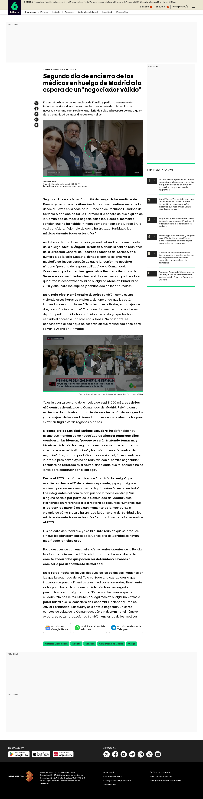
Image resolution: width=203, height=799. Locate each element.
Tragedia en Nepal (42, 2)
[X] (36, 104)
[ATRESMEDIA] (22, 778)
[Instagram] (141, 757)
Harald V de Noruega (124, 2)
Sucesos (69, 12)
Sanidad (90, 643)
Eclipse (44, 12)
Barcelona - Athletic (167, 2)
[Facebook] (115, 757)
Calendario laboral (88, 12)
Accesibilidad (109, 784)
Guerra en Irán (76, 2)
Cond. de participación (161, 776)
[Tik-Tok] (149, 757)
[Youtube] (158, 757)
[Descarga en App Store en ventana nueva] (41, 756)
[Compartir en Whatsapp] (36, 115)
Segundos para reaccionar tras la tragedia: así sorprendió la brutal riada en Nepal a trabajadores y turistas (176, 222)
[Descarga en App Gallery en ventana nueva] (63, 756)
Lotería (56, 12)
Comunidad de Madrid (111, 643)
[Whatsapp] (123, 757)
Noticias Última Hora (56, 643)
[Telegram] (132, 757)
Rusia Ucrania (90, 2)
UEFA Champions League (146, 2)
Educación (122, 12)
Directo (76, 643)
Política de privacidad (160, 772)
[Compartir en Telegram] (36, 121)
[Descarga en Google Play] (19, 756)
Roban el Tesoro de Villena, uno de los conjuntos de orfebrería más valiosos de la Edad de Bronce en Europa (176, 276)
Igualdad (107, 12)
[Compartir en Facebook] (36, 110)
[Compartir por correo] (36, 126)
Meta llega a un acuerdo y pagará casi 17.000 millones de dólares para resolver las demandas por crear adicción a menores (177, 239)
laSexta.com (49, 182)
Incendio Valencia (106, 2)
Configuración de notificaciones (165, 780)
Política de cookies (112, 776)
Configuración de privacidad (117, 780)
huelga (131, 643)
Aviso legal (108, 772)
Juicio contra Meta (60, 2)
